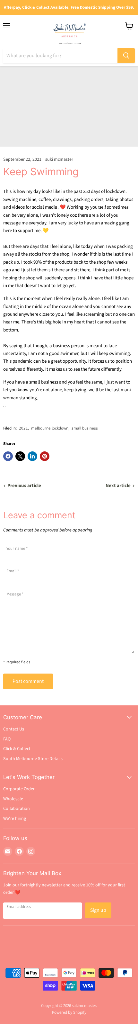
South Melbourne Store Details (33, 759)
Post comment (28, 681)
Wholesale (13, 799)
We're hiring (14, 818)
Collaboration (16, 808)
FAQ (7, 739)
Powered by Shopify (69, 1012)
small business (85, 428)
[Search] (126, 55)
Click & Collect (16, 749)
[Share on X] (20, 456)
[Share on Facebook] (8, 456)
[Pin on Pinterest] (44, 456)
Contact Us (13, 729)
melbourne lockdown (49, 428)
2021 (23, 428)
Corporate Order (19, 789)
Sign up (98, 910)
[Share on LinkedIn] (32, 456)
